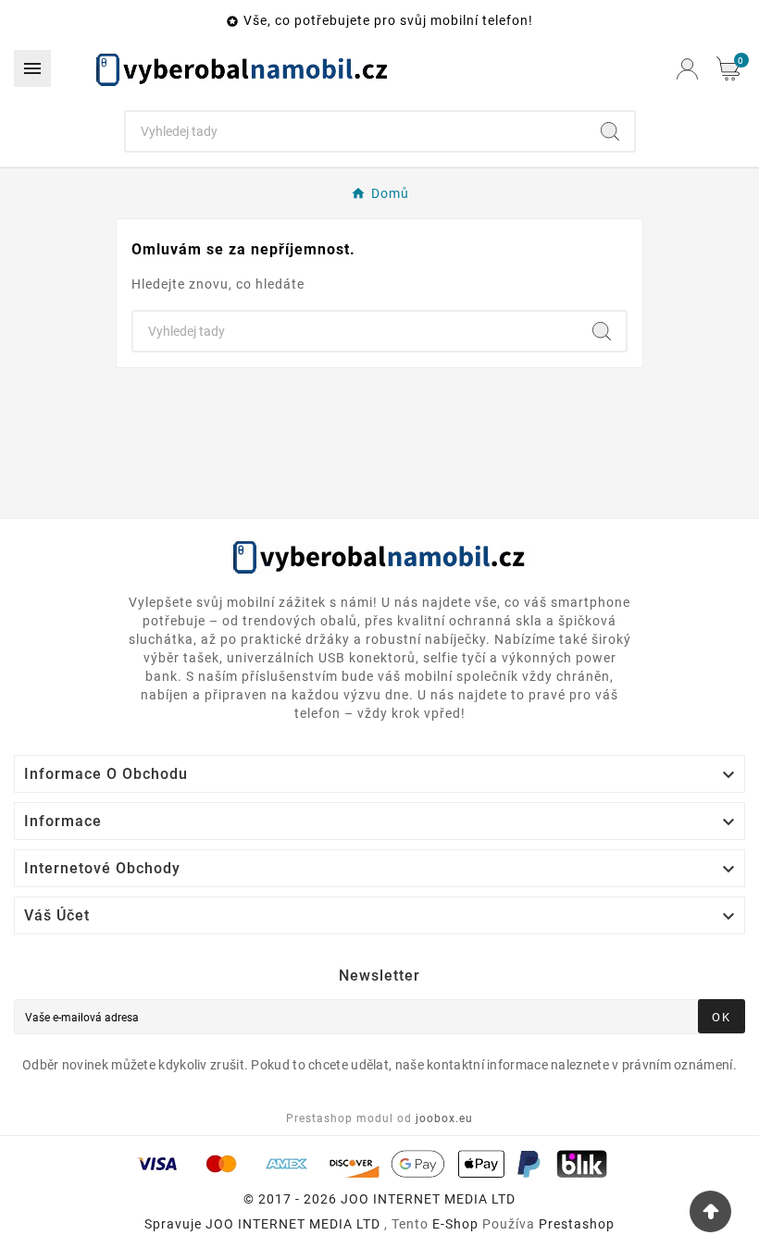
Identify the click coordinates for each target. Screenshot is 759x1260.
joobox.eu (444, 1118)
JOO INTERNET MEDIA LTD (292, 1224)
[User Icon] (687, 69)
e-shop (455, 1224)
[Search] (610, 131)
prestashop (577, 1224)
